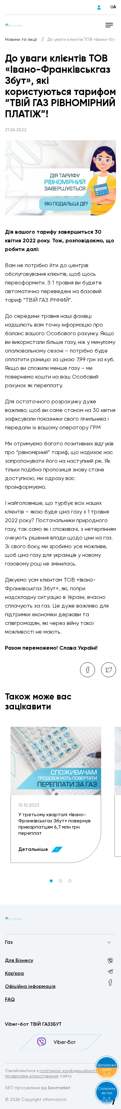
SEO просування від (37, 1088)
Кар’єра (14, 973)
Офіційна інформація (30, 986)
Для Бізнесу (19, 960)
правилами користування (31, 1076)
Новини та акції (21, 39)
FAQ (10, 999)
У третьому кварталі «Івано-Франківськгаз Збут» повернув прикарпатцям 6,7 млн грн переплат (54, 824)
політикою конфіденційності (68, 1071)
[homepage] (13, 25)
